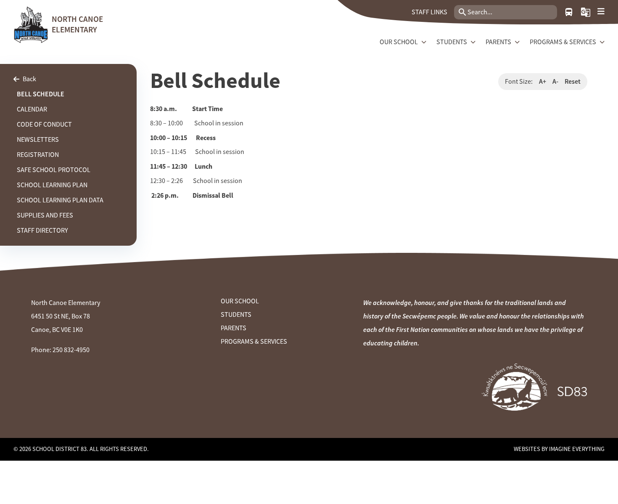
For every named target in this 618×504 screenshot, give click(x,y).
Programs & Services (254, 341)
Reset (573, 81)
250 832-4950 (71, 350)
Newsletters (38, 139)
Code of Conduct (44, 124)
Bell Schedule (40, 94)
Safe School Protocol (53, 170)
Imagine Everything (577, 449)
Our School (240, 301)
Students (236, 314)
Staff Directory (42, 230)
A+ (542, 81)
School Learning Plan (52, 185)
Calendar (32, 109)
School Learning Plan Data (60, 200)
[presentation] (601, 12)
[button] (586, 12)
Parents (233, 328)
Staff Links (429, 12)
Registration (38, 155)
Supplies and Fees (45, 215)
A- (555, 81)
